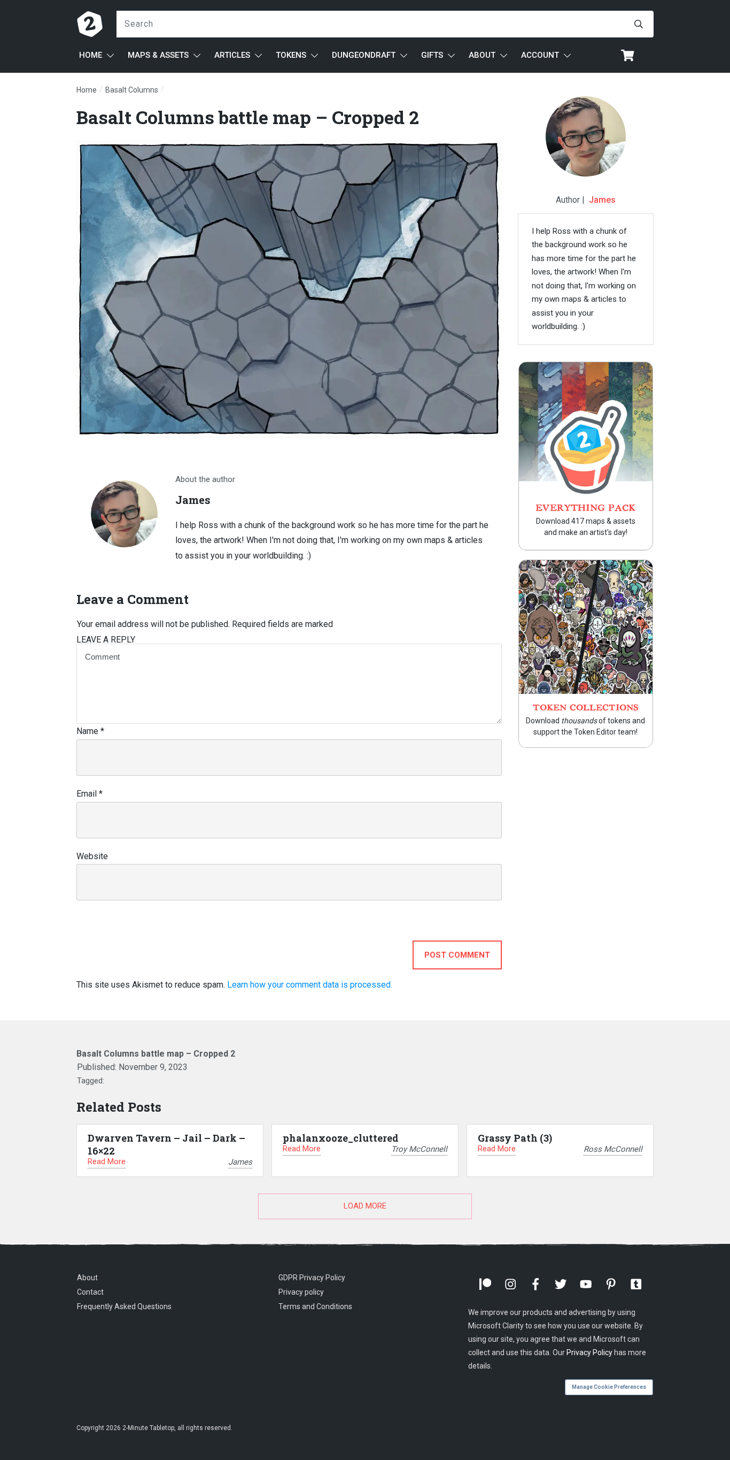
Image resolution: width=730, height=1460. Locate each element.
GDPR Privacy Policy (311, 1277)
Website (92, 856)
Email (89, 794)
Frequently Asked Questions (124, 1306)
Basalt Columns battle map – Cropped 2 (247, 117)
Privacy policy (301, 1292)
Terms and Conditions (315, 1306)
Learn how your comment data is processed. (309, 985)
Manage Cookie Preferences (609, 1387)
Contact (90, 1292)
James (602, 200)
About (87, 1277)
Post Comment (457, 955)
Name (90, 731)
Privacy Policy (589, 1352)
